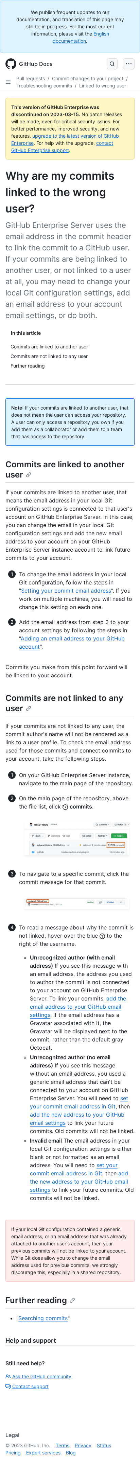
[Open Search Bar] (112, 63)
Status (104, 1445)
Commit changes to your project (87, 78)
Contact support (30, 1386)
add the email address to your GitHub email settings (78, 1006)
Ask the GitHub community (41, 1376)
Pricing (13, 1452)
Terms (62, 1445)
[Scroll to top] (125, 1463)
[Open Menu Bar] (129, 63)
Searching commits (43, 1318)
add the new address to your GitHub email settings (79, 1181)
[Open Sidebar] (8, 82)
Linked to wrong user (102, 85)
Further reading (36, 1300)
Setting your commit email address (66, 590)
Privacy (83, 1445)
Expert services (43, 1452)
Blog (71, 1452)
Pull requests (30, 78)
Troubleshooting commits (44, 85)
